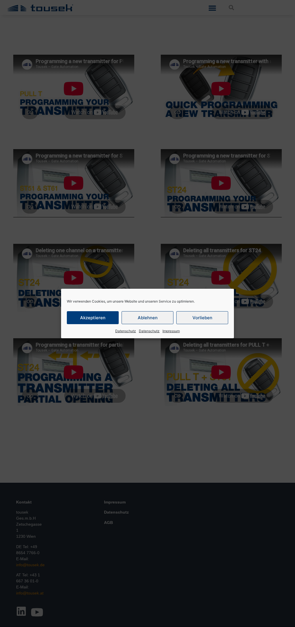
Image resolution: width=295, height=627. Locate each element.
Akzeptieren (92, 317)
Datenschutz (125, 331)
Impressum (171, 331)
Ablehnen (148, 317)
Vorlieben (202, 317)
